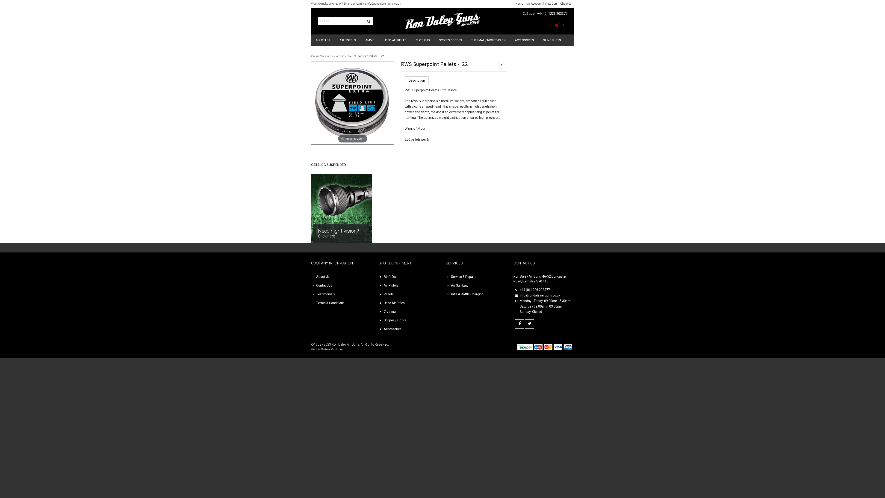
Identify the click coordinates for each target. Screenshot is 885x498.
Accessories (524, 40)
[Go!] (368, 21)
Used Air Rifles (395, 40)
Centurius (337, 349)
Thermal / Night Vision (488, 40)
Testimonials (325, 294)
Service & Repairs (463, 277)
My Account (534, 3)
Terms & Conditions (330, 303)
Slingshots (552, 40)
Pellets (389, 294)
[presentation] (416, 80)
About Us (323, 277)
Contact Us (324, 285)
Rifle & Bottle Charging (467, 294)
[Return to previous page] (501, 65)
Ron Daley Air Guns (345, 344)
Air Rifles (323, 40)
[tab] (416, 80)
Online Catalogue (322, 56)
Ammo (370, 40)
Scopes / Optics (450, 40)
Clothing (423, 40)
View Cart (551, 3)
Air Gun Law (459, 285)
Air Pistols (347, 40)
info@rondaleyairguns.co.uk (384, 3)
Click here (522, 70)
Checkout (566, 3)
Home (519, 3)
